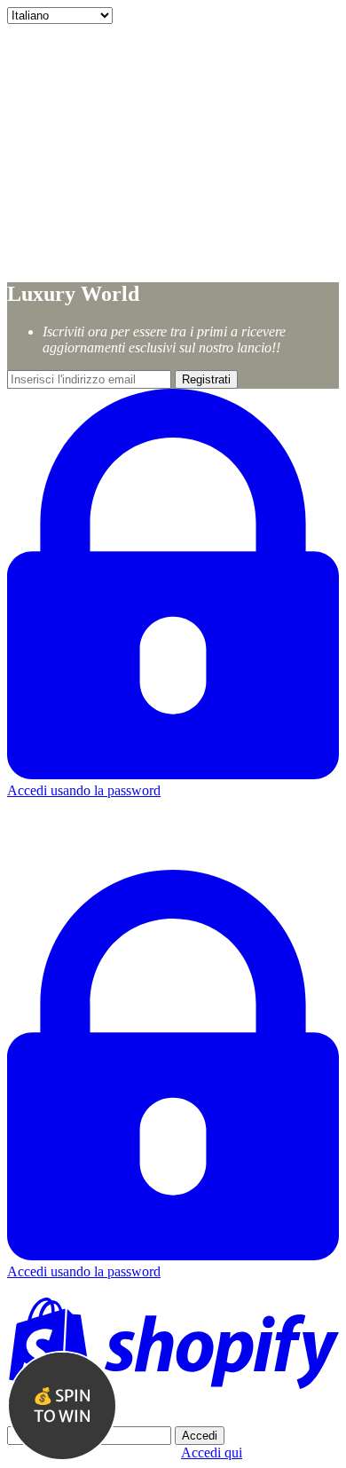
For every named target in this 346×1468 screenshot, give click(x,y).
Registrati (206, 379)
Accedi (199, 1435)
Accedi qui (211, 1452)
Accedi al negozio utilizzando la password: (127, 1417)
